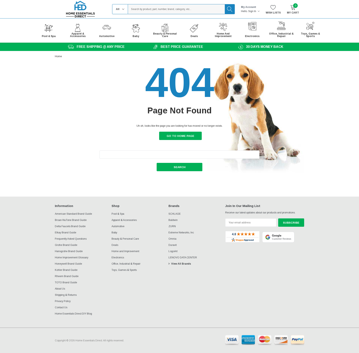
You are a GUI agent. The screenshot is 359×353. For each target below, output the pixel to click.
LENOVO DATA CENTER (182, 257)
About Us (60, 288)
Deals (115, 245)
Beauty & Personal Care (125, 238)
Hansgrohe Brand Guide (69, 251)
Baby (114, 232)
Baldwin (173, 220)
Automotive (118, 226)
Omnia (172, 238)
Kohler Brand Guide (66, 270)
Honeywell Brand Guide (68, 263)
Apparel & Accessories (124, 220)
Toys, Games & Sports (124, 270)
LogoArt (172, 251)
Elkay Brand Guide (65, 232)
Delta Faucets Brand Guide (70, 226)
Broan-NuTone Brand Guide (71, 220)
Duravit (172, 245)
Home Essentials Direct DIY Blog (73, 313)
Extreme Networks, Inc (181, 232)
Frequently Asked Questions (71, 238)
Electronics (118, 257)
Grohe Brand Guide (66, 245)
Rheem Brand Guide (67, 276)
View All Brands (181, 263)
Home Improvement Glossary (71, 257)
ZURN (172, 226)
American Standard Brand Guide (73, 213)
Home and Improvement (125, 251)
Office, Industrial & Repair (126, 263)
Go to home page (180, 135)
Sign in (252, 11)
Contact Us (61, 307)
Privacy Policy (63, 301)
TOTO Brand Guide (66, 282)
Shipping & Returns (66, 295)
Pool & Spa (118, 213)
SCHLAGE (174, 213)
